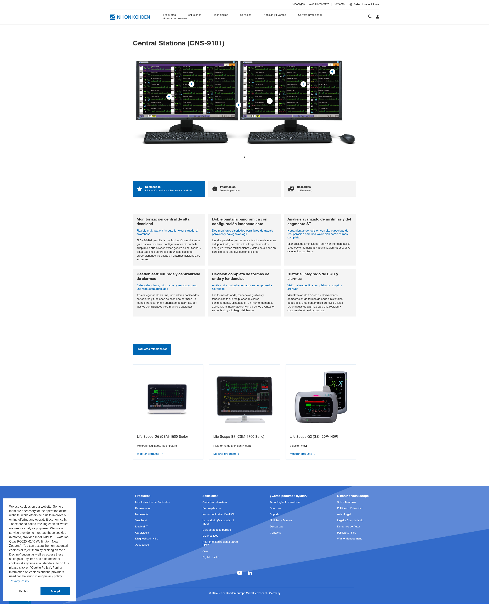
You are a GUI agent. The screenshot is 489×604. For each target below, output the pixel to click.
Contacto (339, 4)
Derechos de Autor (348, 527)
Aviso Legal (344, 514)
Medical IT (141, 527)
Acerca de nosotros (175, 18)
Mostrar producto (148, 454)
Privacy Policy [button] (19, 581)
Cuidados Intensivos (214, 502)
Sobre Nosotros (346, 502)
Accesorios (142, 545)
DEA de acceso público (216, 530)
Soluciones (194, 15)
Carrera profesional (310, 15)
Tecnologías (221, 15)
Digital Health (210, 557)
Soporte (274, 514)
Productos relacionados (152, 349)
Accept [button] (55, 591)
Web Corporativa (319, 4)
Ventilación (141, 520)
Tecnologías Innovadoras (285, 502)
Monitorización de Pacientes (152, 502)
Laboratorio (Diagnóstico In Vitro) (218, 522)
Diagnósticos (210, 536)
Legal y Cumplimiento (350, 520)
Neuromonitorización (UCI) (218, 514)
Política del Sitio (346, 533)
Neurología (141, 514)
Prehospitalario (211, 508)
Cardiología (142, 533)
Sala (205, 551)
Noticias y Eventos (275, 15)
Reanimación (143, 508)
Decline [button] (24, 591)
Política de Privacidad (350, 508)
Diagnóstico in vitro (146, 539)
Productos (169, 15)
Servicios (245, 15)
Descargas (298, 4)
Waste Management (349, 539)
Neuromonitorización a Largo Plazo (220, 544)
